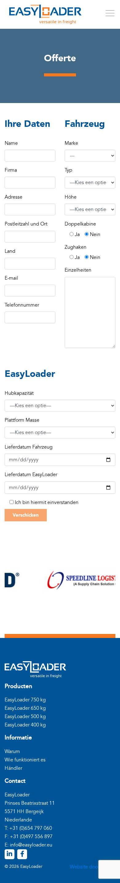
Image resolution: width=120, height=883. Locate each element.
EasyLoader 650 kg (25, 708)
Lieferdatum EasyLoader (31, 474)
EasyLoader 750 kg (25, 699)
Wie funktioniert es (25, 759)
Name (11, 143)
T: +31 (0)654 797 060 (28, 828)
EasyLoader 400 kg (25, 724)
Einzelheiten (78, 270)
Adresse (13, 197)
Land (10, 251)
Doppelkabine (80, 224)
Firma (11, 170)
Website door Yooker (92, 867)
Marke (71, 143)
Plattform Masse (22, 420)
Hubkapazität (19, 393)
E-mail (11, 278)
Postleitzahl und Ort (26, 224)
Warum (12, 751)
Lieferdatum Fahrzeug (29, 447)
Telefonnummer (22, 305)
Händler (13, 768)
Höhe (71, 197)
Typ (68, 170)
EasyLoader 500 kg (25, 716)
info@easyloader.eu (31, 845)
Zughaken (75, 247)
